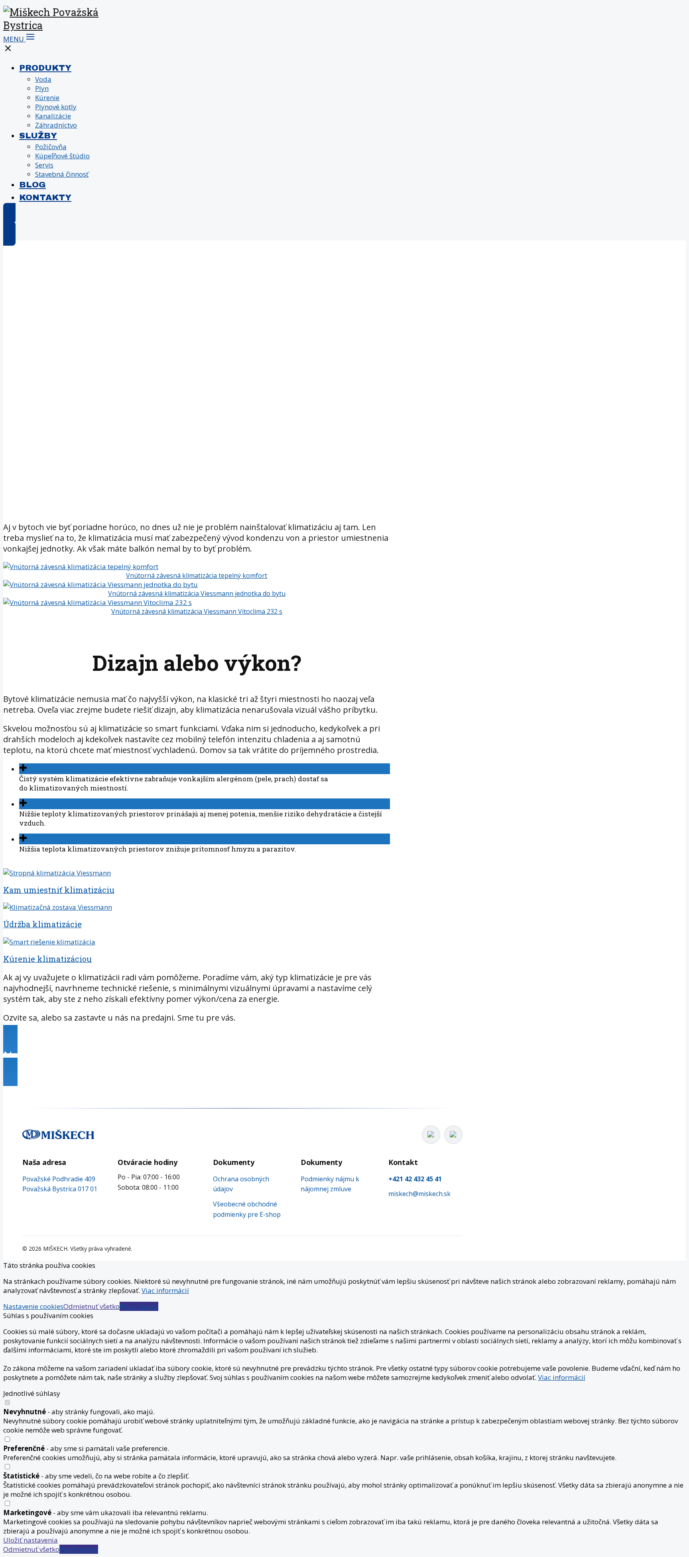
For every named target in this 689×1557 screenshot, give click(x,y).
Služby (38, 135)
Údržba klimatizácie (42, 924)
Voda (43, 79)
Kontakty (45, 197)
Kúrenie (47, 97)
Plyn (42, 88)
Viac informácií (165, 1290)
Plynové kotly (56, 106)
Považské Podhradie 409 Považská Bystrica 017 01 (59, 1184)
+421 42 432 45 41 (415, 1179)
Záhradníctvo (56, 125)
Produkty (45, 67)
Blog (32, 184)
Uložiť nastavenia (30, 1540)
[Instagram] (453, 1134)
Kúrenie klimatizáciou (47, 959)
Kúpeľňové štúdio (62, 155)
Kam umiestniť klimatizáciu (58, 890)
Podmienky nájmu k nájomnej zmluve (330, 1184)
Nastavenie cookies (33, 1306)
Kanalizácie (53, 115)
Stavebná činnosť (62, 174)
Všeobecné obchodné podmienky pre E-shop (247, 1209)
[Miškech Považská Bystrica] (51, 25)
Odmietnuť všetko (91, 1306)
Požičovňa (51, 146)
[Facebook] (431, 1134)
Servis (44, 164)
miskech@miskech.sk (419, 1193)
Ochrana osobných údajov (241, 1184)
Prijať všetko (139, 1306)
